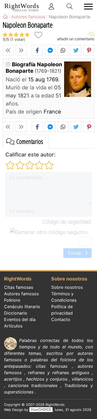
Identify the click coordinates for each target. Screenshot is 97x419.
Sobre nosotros (67, 287)
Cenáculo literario (22, 306)
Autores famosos (21, 293)
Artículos (13, 326)
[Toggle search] (70, 6)
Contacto (60, 319)
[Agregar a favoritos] (38, 35)
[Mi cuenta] (51, 6)
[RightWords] (5, 16)
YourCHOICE (41, 410)
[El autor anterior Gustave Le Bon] (8, 50)
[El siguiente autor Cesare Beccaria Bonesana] (21, 50)
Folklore (12, 300)
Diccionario (15, 313)
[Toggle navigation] (87, 6)
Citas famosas (18, 287)
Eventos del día (20, 319)
